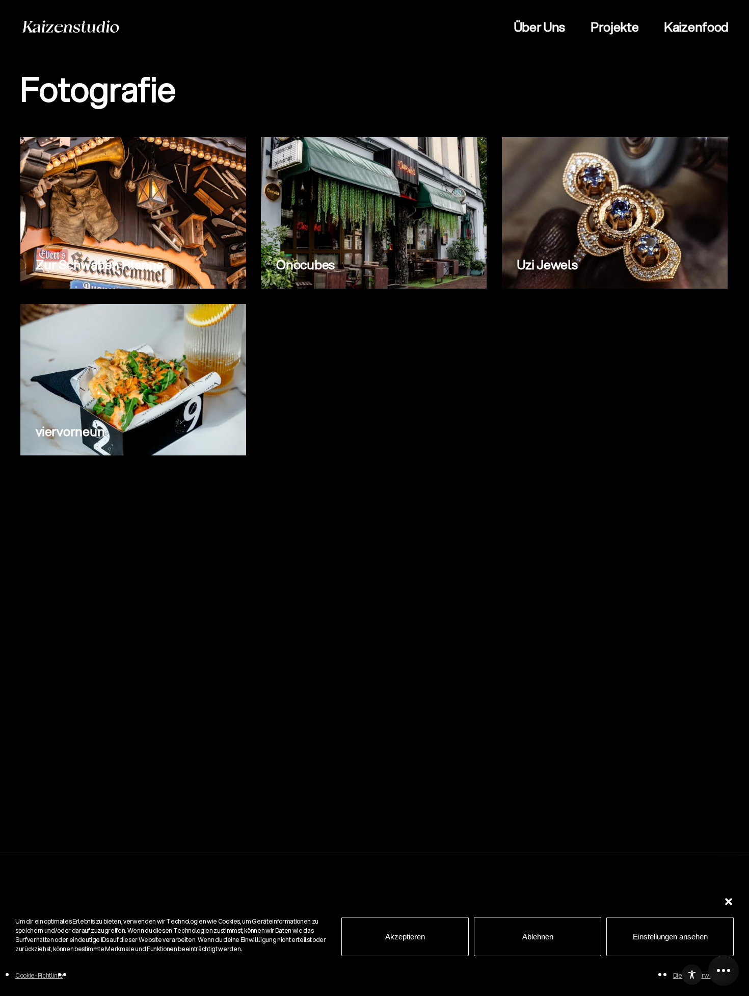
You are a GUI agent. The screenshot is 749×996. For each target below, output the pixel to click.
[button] (729, 902)
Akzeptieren (405, 936)
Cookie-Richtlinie (39, 975)
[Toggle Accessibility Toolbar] (692, 974)
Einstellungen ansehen (670, 936)
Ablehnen (537, 936)
